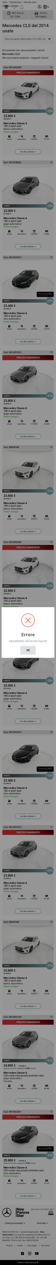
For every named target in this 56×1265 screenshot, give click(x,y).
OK (28, 650)
